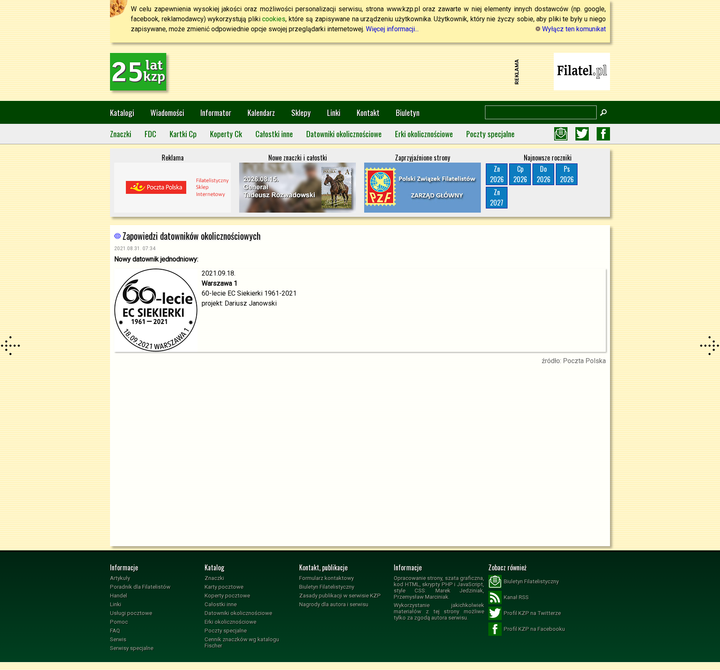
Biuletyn (408, 112)
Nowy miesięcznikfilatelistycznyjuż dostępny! (582, 71)
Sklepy (301, 112)
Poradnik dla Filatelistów (140, 587)
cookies (273, 19)
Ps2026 (567, 174)
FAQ (115, 630)
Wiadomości (167, 112)
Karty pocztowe (224, 587)
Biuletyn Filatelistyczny (326, 587)
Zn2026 (497, 174)
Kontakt (368, 112)
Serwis (118, 639)
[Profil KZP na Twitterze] (582, 134)
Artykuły (120, 578)
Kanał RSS (516, 597)
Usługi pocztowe (131, 613)
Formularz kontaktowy (326, 578)
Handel (118, 595)
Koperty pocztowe (227, 595)
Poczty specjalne (490, 133)
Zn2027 (496, 197)
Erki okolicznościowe (424, 133)
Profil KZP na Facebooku (534, 629)
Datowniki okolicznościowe (344, 133)
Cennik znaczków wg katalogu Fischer (242, 642)
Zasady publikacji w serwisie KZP (340, 595)
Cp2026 (520, 174)
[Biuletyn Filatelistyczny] (561, 134)
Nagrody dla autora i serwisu (333, 604)
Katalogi (122, 112)
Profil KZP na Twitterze (532, 613)
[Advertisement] (360, 71)
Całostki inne (274, 133)
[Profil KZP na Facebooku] (603, 134)
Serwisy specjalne (131, 648)
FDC (150, 133)
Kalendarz (261, 112)
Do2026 (543, 174)
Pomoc (119, 622)
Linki (333, 112)
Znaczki (120, 133)
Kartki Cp (183, 133)
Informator (215, 112)
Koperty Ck (226, 133)
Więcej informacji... (392, 29)
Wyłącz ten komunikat (573, 29)
